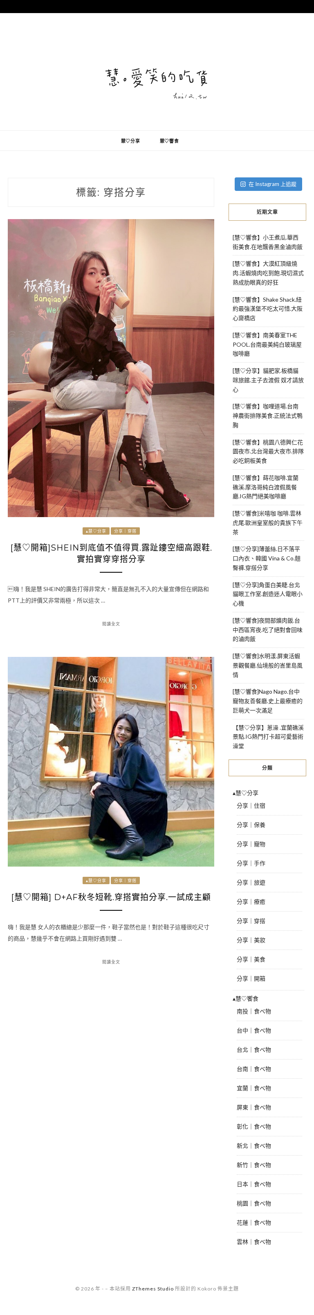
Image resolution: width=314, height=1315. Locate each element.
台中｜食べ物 (254, 1030)
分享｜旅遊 (251, 882)
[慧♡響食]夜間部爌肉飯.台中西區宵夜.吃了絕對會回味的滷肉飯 (268, 630)
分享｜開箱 (251, 978)
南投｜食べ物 (254, 1011)
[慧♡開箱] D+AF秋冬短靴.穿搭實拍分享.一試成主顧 (111, 897)
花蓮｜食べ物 (254, 1222)
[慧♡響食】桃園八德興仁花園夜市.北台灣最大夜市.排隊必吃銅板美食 (268, 451)
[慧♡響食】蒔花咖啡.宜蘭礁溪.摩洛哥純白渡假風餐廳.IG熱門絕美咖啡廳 (265, 487)
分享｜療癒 (251, 901)
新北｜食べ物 (254, 1145)
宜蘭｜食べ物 (254, 1087)
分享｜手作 (251, 863)
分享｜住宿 (251, 805)
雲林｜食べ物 (254, 1241)
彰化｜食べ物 (254, 1126)
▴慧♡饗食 (245, 998)
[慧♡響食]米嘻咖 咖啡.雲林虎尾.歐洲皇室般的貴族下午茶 (268, 522)
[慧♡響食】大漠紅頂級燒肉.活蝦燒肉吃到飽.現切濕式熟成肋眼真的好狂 (268, 273)
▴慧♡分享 (96, 531)
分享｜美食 (251, 959)
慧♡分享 (130, 140)
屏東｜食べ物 (254, 1107)
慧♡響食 (169, 140)
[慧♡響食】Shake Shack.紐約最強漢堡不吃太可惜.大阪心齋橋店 (268, 309)
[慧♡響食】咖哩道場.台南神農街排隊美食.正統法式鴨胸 (268, 415)
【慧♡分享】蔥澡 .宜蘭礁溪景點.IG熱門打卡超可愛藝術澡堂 (268, 737)
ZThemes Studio (153, 1289)
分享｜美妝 (251, 939)
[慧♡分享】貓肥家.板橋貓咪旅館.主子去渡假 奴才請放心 (268, 380)
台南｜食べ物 (254, 1068)
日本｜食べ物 (254, 1184)
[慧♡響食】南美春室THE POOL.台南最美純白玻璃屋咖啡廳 (267, 344)
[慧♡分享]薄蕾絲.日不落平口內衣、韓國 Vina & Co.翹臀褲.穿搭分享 (267, 558)
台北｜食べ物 (254, 1049)
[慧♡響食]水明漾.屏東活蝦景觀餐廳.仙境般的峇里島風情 (268, 665)
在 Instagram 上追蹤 (272, 184)
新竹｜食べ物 (254, 1164)
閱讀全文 (111, 623)
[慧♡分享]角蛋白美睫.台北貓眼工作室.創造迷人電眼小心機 (268, 594)
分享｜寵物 (251, 843)
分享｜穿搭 (125, 531)
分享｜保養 (251, 824)
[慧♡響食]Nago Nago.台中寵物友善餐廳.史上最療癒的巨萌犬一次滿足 (268, 701)
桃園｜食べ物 (254, 1203)
